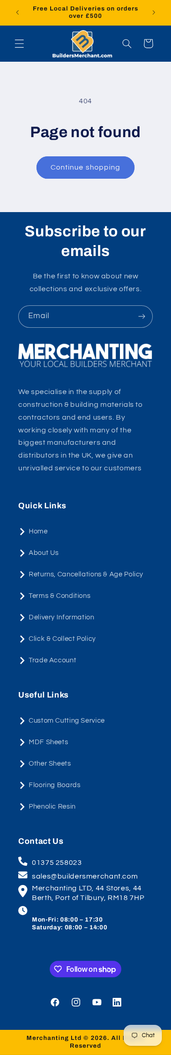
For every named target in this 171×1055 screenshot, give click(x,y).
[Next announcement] (154, 12)
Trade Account (52, 660)
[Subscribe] (141, 316)
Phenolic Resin (52, 806)
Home (38, 531)
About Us (44, 552)
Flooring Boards (54, 785)
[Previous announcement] (17, 12)
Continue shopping (85, 167)
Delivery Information (61, 617)
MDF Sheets (48, 742)
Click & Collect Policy (62, 638)
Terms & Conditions (59, 595)
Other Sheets (50, 763)
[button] (19, 43)
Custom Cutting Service (67, 720)
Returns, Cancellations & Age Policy (86, 574)
